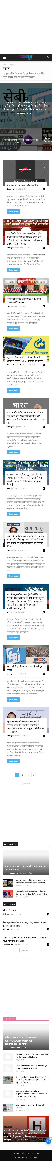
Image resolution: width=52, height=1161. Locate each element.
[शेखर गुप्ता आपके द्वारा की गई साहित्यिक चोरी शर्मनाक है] (8, 1108)
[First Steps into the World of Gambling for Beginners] (26, 862)
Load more (25, 950)
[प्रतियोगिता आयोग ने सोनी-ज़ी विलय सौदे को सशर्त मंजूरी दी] (21, 143)
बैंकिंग (26, 98)
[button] (48, 57)
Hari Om (6, 929)
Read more (13, 211)
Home (5, 65)
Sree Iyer (10, 189)
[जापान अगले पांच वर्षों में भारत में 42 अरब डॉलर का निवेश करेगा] (26, 290)
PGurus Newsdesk (14, 365)
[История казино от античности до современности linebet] (8, 1068)
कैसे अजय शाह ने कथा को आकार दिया (23, 185)
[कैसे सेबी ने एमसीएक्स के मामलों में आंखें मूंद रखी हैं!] (26, 658)
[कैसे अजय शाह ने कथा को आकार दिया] (26, 173)
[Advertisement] (26, 27)
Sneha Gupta (10, 873)
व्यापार (20, 136)
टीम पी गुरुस (20, 113)
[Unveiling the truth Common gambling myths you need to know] (8, 1057)
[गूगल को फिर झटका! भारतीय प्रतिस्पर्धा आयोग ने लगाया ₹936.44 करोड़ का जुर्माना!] (26, 349)
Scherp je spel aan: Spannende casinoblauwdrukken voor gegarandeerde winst (21, 1040)
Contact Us (36, 1153)
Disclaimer (16, 1153)
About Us (25, 1153)
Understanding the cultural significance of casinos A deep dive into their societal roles (31, 1093)
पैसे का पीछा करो (9, 910)
